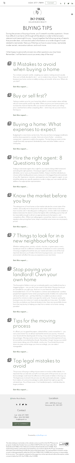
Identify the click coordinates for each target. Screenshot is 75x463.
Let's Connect (21, 424)
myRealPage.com (41, 435)
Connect (50, 3)
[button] (61, 3)
